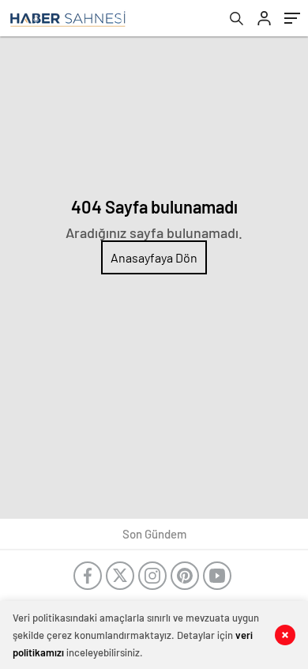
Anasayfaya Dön (154, 257)
